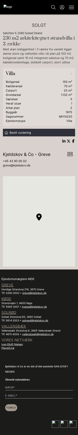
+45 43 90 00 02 (15, 161)
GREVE (7, 285)
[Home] (21, 7)
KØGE (6, 299)
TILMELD (11, 407)
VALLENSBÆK (13, 326)
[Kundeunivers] (62, 7)
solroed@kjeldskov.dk (35, 320)
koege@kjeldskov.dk (34, 306)
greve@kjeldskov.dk (16, 165)
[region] (39, 221)
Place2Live (7, 347)
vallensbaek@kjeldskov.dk (38, 334)
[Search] (53, 7)
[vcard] (70, 154)
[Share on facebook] (73, 141)
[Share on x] (68, 141)
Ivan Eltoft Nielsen (12, 344)
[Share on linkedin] (64, 141)
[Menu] (70, 7)
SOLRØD (8, 312)
